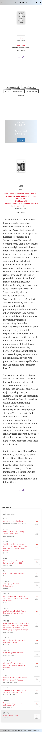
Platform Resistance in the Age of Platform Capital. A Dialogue (15, 678)
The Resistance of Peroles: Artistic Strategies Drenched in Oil (15, 691)
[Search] (3, 2)
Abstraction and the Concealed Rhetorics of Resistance (14, 641)
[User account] (36, 2)
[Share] (22, 57)
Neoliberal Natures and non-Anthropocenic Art (13, 704)
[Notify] (19, 57)
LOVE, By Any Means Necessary (14, 573)
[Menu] (1, 2)
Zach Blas (21, 45)
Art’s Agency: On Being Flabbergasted (11, 584)
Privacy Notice (27, 730)
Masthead (36, 730)
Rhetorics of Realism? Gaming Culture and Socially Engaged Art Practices (14, 665)
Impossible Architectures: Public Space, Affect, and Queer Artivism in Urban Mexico (15, 598)
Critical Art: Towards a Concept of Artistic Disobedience (15, 532)
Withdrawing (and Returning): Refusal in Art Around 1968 (13, 562)
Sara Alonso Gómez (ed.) (14, 194)
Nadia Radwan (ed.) (23, 196)
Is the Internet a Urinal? (11, 715)
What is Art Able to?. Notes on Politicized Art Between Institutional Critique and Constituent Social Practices (15, 547)
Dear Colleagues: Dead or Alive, (14, 652)
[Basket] (40, 2)
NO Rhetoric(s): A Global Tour (13, 521)
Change (21, 140)
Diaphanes (21, 2)
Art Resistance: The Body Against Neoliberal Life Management (14, 612)
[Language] (38, 2)
